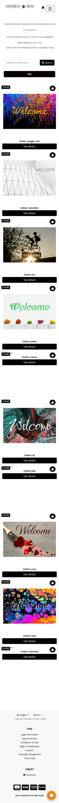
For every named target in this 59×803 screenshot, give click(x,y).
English (23, 714)
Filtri (30, 74)
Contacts (29, 750)
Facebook (30, 774)
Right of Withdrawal (29, 746)
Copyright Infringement (29, 754)
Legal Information (29, 734)
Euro (37, 714)
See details (29, 146)
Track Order (29, 758)
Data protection (29, 738)
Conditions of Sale (29, 742)
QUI (51, 47)
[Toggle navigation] (50, 9)
